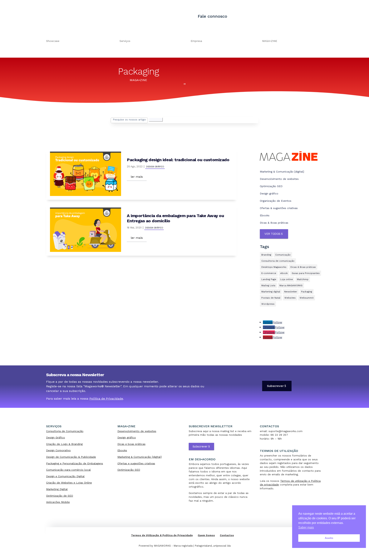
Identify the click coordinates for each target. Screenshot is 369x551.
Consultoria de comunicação (277, 261)
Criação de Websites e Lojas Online (69, 482)
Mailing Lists (268, 285)
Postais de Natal (270, 297)
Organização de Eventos (275, 200)
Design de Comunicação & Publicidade (71, 456)
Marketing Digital (57, 489)
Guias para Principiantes (306, 273)
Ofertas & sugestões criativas (279, 208)
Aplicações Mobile (58, 502)
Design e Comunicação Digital (65, 476)
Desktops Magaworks (273, 267)
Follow (277, 322)
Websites (290, 297)
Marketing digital (270, 291)
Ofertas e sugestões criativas (136, 463)
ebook (284, 273)
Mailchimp (302, 279)
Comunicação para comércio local (68, 469)
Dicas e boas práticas (131, 444)
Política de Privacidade (106, 398)
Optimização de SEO (59, 495)
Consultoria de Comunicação (64, 431)
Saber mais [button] (306, 527)
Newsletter (290, 291)
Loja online (286, 279)
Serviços (125, 41)
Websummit (306, 297)
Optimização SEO (271, 186)
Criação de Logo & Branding (64, 444)
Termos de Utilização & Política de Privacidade (162, 535)
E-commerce (268, 273)
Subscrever (275, 386)
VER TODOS (272, 234)
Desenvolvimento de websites (279, 178)
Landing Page (268, 279)
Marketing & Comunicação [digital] (282, 171)
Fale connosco (212, 16)
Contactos (227, 535)
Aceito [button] (329, 537)
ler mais (137, 176)
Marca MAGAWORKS (291, 285)
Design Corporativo (58, 450)
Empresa (196, 41)
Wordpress (267, 304)
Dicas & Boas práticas (274, 222)
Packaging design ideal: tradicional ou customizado (178, 159)
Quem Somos (206, 535)
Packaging (306, 291)
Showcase (52, 41)
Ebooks (264, 215)
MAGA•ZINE (269, 41)
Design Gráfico (55, 437)
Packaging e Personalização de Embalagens (74, 463)
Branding (266, 254)
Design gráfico (155, 166)
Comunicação (283, 254)
